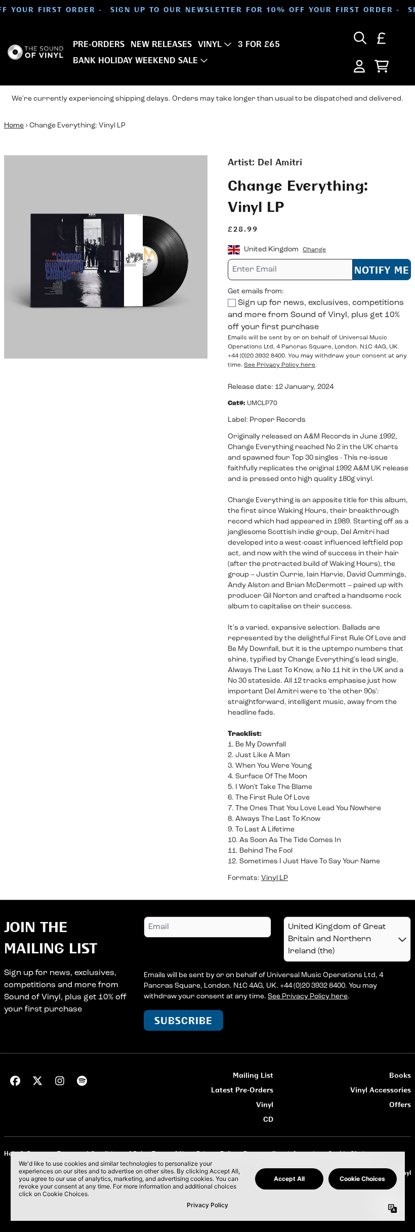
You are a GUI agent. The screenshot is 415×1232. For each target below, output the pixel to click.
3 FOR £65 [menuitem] (259, 44)
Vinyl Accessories (380, 1089)
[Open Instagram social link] (60, 1081)
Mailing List (253, 1075)
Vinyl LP (274, 878)
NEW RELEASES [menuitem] (161, 44)
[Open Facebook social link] (15, 1081)
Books (400, 1075)
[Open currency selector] (381, 38)
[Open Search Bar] (359, 38)
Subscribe (183, 1020)
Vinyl (264, 1104)
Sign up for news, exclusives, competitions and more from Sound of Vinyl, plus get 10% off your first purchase (316, 315)
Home (14, 125)
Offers (400, 1104)
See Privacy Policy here (279, 365)
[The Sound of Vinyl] (35, 52)
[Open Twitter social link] (37, 1081)
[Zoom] (106, 257)
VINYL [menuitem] (210, 44)
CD (268, 1119)
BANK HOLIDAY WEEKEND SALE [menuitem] (135, 60)
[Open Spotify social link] (82, 1081)
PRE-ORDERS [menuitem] (98, 44)
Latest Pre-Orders (242, 1089)
